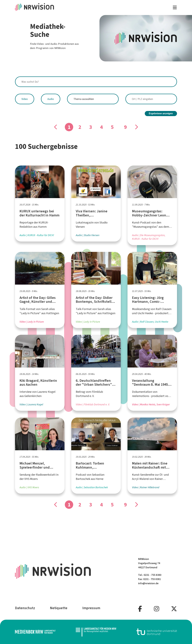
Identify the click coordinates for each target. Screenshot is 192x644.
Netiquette (58, 608)
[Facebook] (140, 609)
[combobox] (96, 81)
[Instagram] (156, 609)
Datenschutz (25, 608)
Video (24, 99)
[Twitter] (174, 609)
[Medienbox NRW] (35, 631)
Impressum (91, 608)
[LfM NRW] (96, 631)
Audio (50, 99)
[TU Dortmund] (156, 631)
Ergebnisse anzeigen (161, 113)
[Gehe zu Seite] (136, 127)
